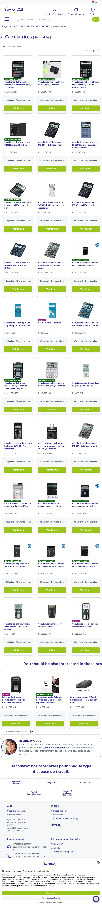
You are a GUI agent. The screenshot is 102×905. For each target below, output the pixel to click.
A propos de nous (59, 811)
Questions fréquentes (17, 811)
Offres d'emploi (58, 814)
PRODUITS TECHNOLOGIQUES (35, 26)
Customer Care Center (54, 747)
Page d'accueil (9, 26)
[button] (6, 19)
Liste (98, 50)
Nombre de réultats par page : (17, 731)
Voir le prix (18, 108)
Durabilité (55, 848)
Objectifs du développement (63, 851)
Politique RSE (57, 844)
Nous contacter (14, 814)
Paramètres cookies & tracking (64, 818)
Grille (93, 50)
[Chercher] (95, 19)
